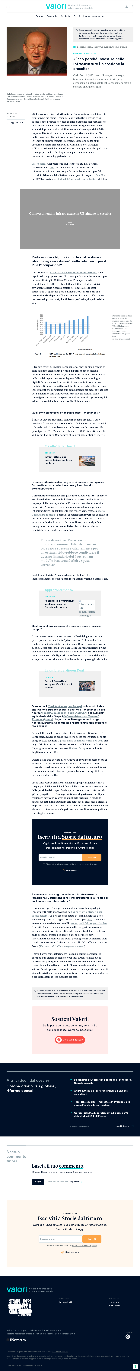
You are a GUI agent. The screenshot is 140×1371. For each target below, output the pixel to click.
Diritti (77, 16)
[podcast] (128, 1336)
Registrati (75, 1182)
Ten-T (98, 175)
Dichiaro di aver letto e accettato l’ (71, 864)
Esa (89, 919)
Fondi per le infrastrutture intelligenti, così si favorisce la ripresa (60, 604)
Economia (52, 16)
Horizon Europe (78, 748)
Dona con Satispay (70, 1040)
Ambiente (65, 16)
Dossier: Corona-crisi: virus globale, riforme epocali (102, 47)
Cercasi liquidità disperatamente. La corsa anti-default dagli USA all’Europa (101, 1114)
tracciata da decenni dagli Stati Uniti (64, 713)
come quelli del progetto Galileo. (89, 923)
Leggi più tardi (16, 123)
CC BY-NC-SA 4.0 (60, 1352)
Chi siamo (114, 1302)
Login (38, 1182)
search (132, 6)
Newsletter (114, 1306)
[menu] (8, 6)
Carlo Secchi (39, 163)
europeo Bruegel (65, 706)
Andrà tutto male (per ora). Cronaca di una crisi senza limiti (101, 1092)
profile (126, 6)
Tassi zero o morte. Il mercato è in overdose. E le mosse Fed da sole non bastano (102, 1103)
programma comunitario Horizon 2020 (81, 740)
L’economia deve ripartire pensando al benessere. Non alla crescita (103, 1081)
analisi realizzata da (73, 272)
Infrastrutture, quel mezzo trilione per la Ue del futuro (58, 460)
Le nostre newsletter (93, 16)
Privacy (10, 1365)
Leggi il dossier (122, 1126)
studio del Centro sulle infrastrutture (77, 179)
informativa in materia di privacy (84, 864)
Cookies (18, 1365)
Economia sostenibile (84, 54)
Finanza (39, 16)
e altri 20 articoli (79, 1126)
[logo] (69, 6)
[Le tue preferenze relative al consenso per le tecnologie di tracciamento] (135, 1366)
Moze (39, 1365)
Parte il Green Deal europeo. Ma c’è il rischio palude (59, 684)
